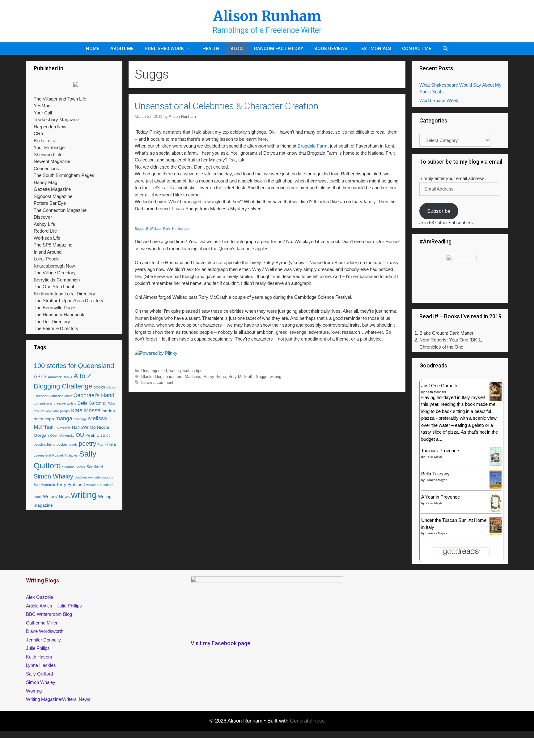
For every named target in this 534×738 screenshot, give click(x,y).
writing (175, 370)
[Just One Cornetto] (496, 400)
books (99, 386)
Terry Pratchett (70, 484)
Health (210, 48)
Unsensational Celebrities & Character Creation (226, 106)
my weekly (63, 427)
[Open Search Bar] (445, 48)
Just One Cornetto (439, 385)
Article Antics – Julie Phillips (54, 605)
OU (80, 435)
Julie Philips (38, 648)
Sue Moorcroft (44, 485)
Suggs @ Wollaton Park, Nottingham (162, 228)
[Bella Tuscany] (496, 487)
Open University (62, 435)
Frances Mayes (436, 480)
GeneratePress (307, 721)
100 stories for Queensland (74, 366)
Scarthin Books (73, 467)
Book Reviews (330, 48)
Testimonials (374, 48)
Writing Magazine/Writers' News (58, 699)
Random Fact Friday (278, 48)
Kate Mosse (85, 410)
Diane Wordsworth (44, 631)
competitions (43, 403)
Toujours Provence (440, 450)
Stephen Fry (83, 477)
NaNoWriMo (84, 427)
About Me (122, 48)
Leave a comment (157, 382)
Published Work (164, 48)
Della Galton (90, 403)
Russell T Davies (65, 455)
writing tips (192, 370)
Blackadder (151, 376)
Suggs (261, 376)
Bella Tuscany (435, 473)
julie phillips (61, 411)
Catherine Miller (60, 396)
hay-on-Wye (43, 411)
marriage (80, 419)
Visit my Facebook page (220, 643)
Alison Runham (267, 16)
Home (92, 48)
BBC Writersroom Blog (49, 614)
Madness (193, 376)
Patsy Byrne (215, 376)
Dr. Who (109, 403)
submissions (103, 477)
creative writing (65, 403)
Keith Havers (39, 656)
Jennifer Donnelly (43, 639)
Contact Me (416, 48)
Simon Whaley (53, 476)
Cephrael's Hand (93, 395)
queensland (42, 455)
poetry (87, 443)
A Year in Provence (440, 497)
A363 (40, 376)
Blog (237, 48)
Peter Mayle (434, 456)
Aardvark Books (60, 377)
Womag (34, 690)
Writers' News (56, 496)
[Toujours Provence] (496, 465)
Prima (110, 444)
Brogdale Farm (313, 145)
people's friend (44, 444)
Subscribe (438, 211)
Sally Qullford (39, 673)
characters (172, 376)
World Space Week (438, 100)
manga (63, 418)
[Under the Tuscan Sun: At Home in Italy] (496, 533)
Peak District (97, 435)
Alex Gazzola (39, 597)
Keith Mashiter (436, 391)
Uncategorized (154, 370)
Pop (100, 444)
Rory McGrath (240, 376)
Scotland (94, 466)
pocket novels (67, 444)
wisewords (94, 485)
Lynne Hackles (41, 665)
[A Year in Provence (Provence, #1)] (496, 510)
